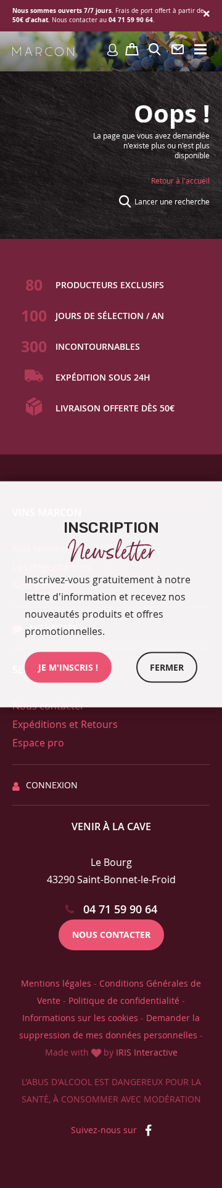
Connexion (52, 785)
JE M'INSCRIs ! (68, 667)
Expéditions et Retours (65, 724)
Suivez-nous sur (105, 1130)
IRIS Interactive (147, 1052)
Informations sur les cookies (80, 1018)
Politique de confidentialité (123, 1000)
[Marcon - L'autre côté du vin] (43, 51)
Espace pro (38, 743)
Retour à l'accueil (180, 180)
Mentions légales (56, 983)
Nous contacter (111, 934)
